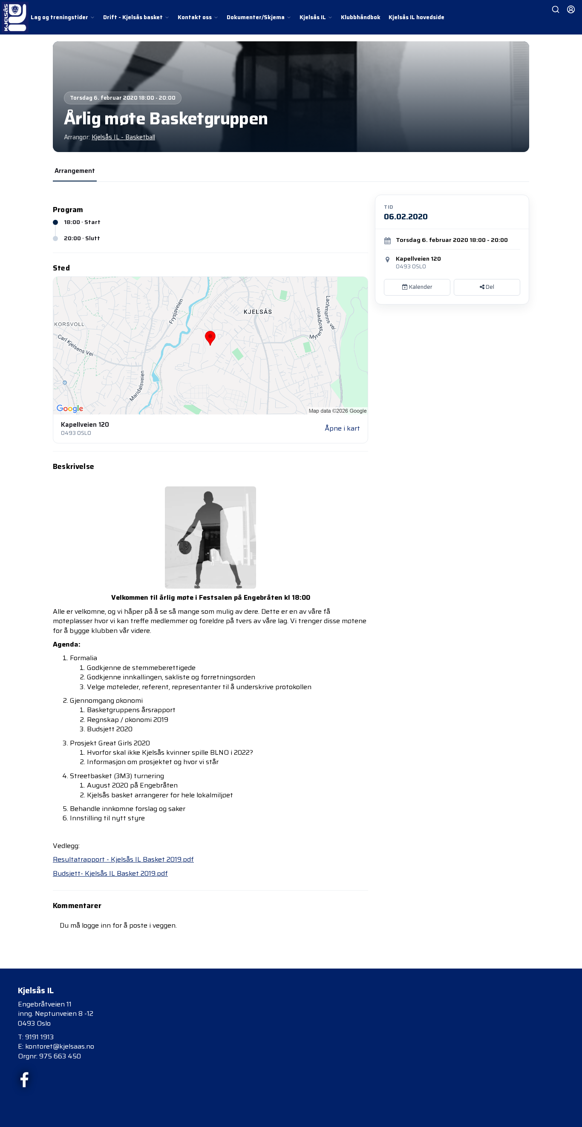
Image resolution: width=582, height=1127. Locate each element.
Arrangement (75, 171)
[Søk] (555, 9)
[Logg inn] (571, 9)
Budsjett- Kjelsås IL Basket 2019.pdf (110, 873)
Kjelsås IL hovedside (416, 17)
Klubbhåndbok (360, 17)
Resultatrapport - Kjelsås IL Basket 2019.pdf (123, 859)
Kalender (420, 286)
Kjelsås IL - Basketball (123, 137)
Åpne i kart (342, 428)
